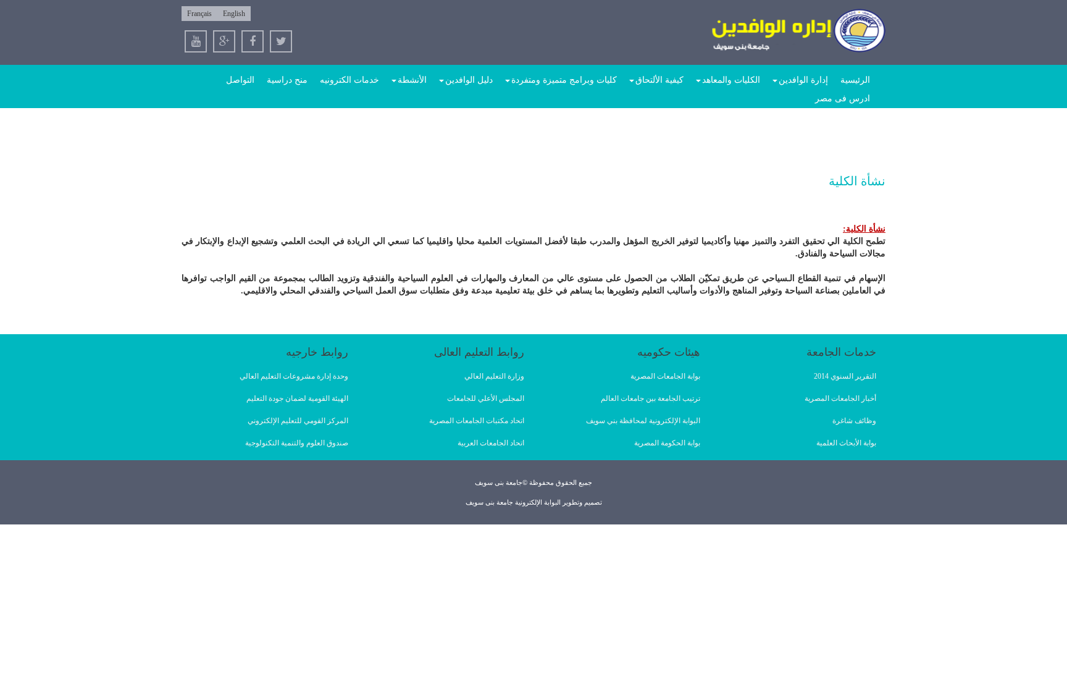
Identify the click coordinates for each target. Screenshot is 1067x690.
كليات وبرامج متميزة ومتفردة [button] (564, 80)
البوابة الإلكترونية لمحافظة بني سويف (643, 420)
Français (199, 13)
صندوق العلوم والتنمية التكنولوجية (296, 443)
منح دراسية (287, 80)
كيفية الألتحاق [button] (659, 80)
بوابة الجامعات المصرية (665, 376)
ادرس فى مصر (842, 98)
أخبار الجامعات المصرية (840, 398)
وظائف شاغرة (854, 420)
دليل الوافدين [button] (469, 80)
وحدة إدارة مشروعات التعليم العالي (294, 376)
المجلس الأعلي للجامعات (485, 398)
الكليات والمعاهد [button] (731, 80)
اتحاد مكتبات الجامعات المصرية (476, 420)
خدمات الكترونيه (349, 80)
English (234, 13)
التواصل (240, 80)
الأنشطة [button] (412, 80)
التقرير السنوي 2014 (845, 376)
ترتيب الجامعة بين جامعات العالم (650, 398)
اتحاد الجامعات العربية (491, 443)
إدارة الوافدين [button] (803, 80)
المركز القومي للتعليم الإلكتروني (298, 420)
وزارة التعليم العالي (494, 376)
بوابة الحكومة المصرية (667, 443)
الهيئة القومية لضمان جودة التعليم (297, 398)
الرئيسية (855, 80)
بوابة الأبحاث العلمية (846, 443)
